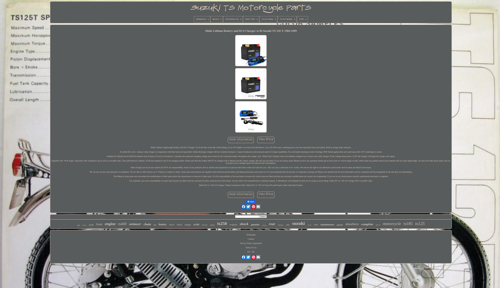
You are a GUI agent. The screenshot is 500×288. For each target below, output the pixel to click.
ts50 (78, 225)
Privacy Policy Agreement (251, 243)
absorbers (352, 224)
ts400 (122, 224)
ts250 (222, 223)
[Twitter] (248, 207)
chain (147, 224)
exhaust (135, 224)
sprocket (340, 225)
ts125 (420, 223)
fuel (155, 225)
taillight (188, 225)
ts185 (408, 223)
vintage (264, 225)
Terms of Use (251, 247)
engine (110, 224)
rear (272, 224)
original (233, 224)
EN (248, 252)
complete (367, 224)
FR (253, 252)
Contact (251, 239)
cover (309, 225)
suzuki (298, 223)
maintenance (327, 224)
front (99, 224)
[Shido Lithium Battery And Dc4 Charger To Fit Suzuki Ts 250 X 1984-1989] (251, 50)
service (205, 225)
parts (378, 225)
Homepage (250, 235)
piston (212, 225)
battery (162, 224)
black (179, 224)
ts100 (196, 224)
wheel (171, 224)
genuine (255, 224)
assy (288, 225)
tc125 (91, 225)
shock (244, 224)
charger (280, 225)
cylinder (84, 225)
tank (316, 224)
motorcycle (392, 223)
